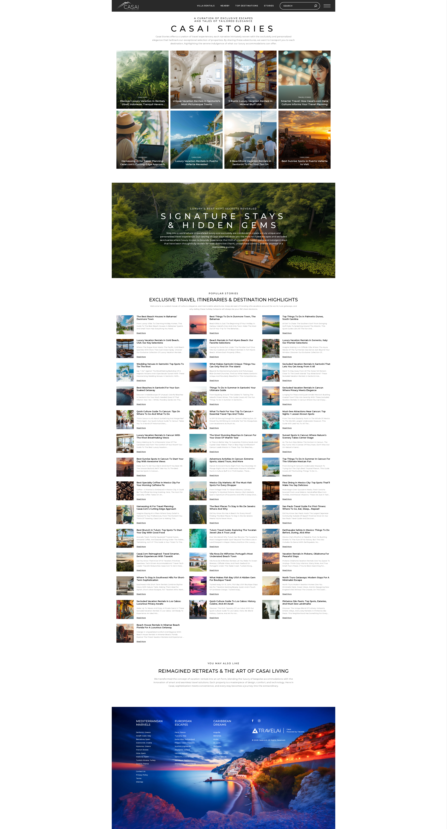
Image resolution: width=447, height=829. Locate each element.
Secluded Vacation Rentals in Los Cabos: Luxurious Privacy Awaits (159, 602)
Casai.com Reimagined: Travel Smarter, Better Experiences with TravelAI (158, 555)
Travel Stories (304, 97)
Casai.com (263, 740)
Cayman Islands (220, 757)
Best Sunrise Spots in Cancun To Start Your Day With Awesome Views (160, 460)
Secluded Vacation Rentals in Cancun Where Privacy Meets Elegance (302, 389)
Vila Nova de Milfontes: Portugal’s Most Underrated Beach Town (231, 555)
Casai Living (142, 97)
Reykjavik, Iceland (182, 750)
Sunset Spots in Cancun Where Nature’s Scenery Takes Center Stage (304, 436)
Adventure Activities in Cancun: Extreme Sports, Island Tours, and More (231, 460)
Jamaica (216, 750)
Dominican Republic (222, 764)
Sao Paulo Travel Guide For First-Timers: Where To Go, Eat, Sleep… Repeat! (304, 507)
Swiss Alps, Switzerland (185, 739)
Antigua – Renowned (222, 760)
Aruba (215, 739)
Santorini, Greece (143, 732)
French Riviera (142, 750)
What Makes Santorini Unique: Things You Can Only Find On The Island (232, 365)
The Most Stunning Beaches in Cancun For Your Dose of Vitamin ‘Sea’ (233, 436)
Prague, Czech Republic (185, 743)
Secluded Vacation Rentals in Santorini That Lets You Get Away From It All (306, 365)
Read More (141, 333)
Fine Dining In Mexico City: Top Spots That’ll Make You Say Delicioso (306, 483)
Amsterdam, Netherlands (185, 764)
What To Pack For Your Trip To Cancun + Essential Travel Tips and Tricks (231, 412)
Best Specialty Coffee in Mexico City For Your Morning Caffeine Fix (158, 483)
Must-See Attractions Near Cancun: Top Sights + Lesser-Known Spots (304, 412)
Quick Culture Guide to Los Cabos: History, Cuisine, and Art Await (233, 602)
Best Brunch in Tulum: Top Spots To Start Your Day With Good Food (159, 531)
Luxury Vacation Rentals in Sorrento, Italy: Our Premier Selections (305, 341)
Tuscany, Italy (180, 736)
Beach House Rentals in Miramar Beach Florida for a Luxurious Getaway (158, 626)
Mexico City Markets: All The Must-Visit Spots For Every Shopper (231, 483)
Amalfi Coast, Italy (143, 736)
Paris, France (180, 732)
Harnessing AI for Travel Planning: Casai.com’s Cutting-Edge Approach (156, 507)
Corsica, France (142, 764)
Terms (138, 778)
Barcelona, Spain (143, 739)
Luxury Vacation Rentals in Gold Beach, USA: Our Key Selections (158, 341)
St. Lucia (216, 743)
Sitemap (139, 782)
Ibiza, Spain (141, 753)
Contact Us (140, 771)
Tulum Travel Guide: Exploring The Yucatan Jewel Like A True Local (233, 531)
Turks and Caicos (220, 753)
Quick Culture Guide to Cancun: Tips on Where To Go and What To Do (158, 412)
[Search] (316, 5)
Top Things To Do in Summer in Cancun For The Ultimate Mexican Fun (306, 460)
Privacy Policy (142, 775)
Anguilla (216, 732)
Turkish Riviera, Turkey (146, 760)
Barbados (217, 746)
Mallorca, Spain (142, 757)
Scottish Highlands (183, 746)
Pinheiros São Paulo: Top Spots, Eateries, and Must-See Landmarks (304, 602)
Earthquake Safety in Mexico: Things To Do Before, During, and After (305, 531)
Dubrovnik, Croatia (144, 743)
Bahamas (217, 736)
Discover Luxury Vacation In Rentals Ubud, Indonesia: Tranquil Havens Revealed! (142, 104)
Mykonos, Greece (143, 746)
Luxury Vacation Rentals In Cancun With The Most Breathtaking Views (158, 436)
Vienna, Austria (181, 753)
